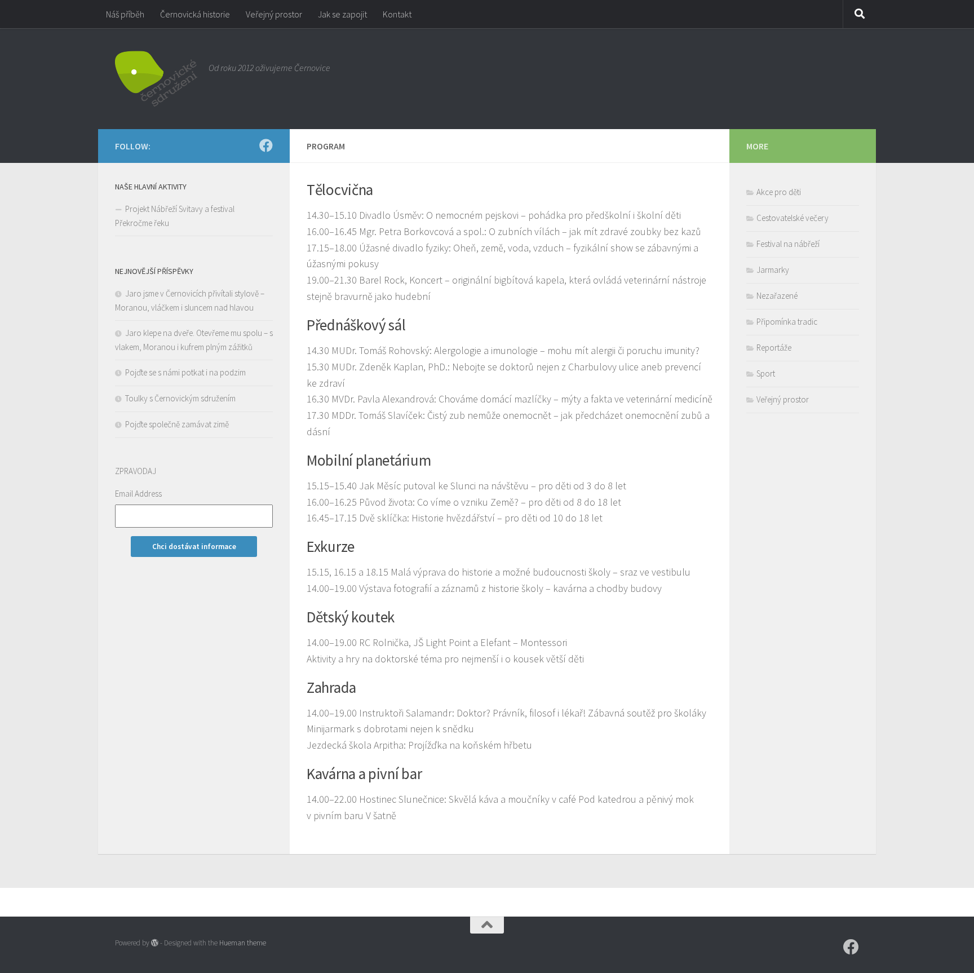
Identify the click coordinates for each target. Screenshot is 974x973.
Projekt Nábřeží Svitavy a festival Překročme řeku (174, 216)
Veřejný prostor (274, 14)
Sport (765, 373)
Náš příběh (125, 14)
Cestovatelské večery (792, 218)
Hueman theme (242, 943)
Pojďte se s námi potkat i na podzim (185, 372)
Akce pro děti (778, 192)
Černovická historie (195, 14)
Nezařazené (777, 295)
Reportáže (773, 347)
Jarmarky (772, 269)
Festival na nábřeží (788, 243)
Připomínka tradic (786, 321)
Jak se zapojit (342, 14)
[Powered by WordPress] (154, 943)
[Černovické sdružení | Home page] (156, 79)
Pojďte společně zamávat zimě (177, 424)
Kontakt (397, 14)
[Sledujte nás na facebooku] (266, 145)
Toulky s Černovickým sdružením (180, 398)
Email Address (138, 493)
